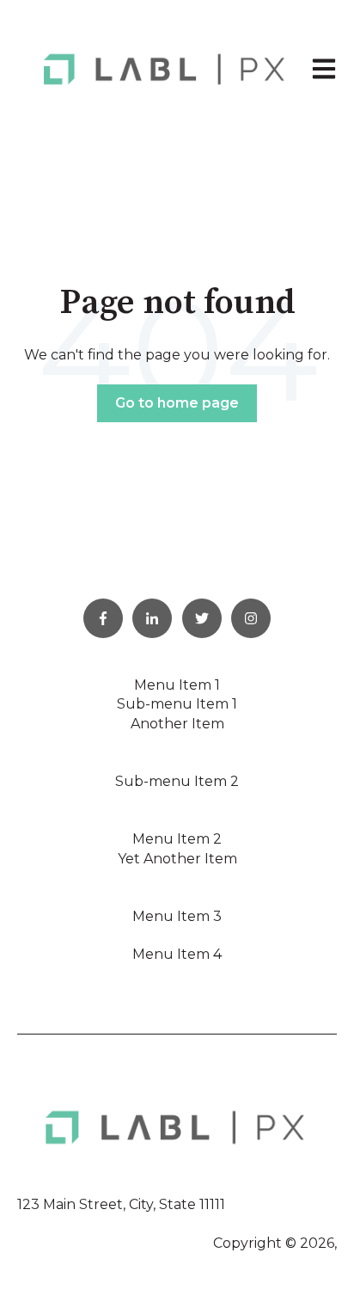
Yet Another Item (177, 858)
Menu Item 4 (177, 954)
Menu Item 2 (177, 839)
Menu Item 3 (177, 916)
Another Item (177, 723)
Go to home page (177, 403)
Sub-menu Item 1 (177, 704)
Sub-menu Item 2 (177, 781)
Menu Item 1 (177, 685)
